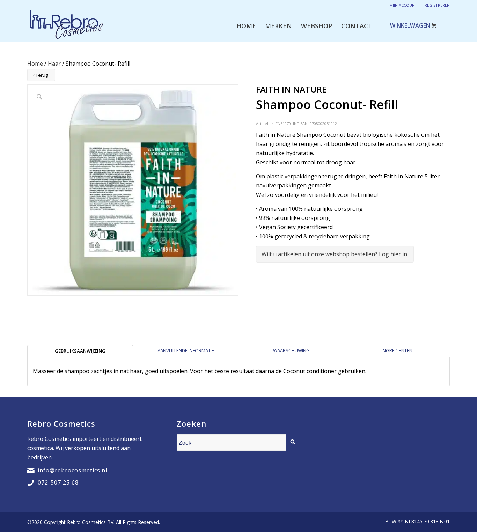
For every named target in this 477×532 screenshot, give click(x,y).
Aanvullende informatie (185, 350)
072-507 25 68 (58, 482)
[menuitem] (246, 26)
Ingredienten (397, 350)
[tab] (80, 351)
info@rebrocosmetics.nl (72, 470)
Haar (54, 63)
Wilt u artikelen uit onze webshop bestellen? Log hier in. (335, 254)
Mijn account (403, 5)
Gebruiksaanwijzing (80, 351)
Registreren (437, 5)
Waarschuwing (291, 350)
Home (35, 63)
